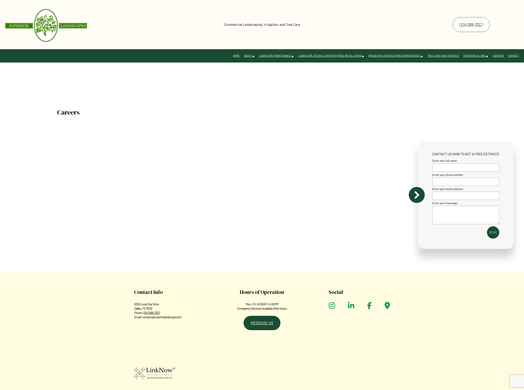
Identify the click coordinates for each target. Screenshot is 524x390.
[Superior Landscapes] (46, 23)
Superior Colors (474, 55)
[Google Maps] (387, 307)
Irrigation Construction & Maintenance (394, 55)
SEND (493, 232)
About (248, 55)
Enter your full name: (445, 160)
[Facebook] (369, 307)
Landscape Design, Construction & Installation (329, 55)
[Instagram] (332, 307)
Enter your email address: (448, 189)
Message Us (262, 323)
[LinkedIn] (351, 307)
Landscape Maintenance (275, 55)
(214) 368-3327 (471, 24)
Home (236, 55)
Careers (498, 55)
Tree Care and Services (443, 55)
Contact (513, 55)
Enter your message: (445, 203)
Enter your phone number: (448, 174)
